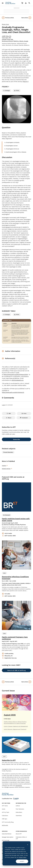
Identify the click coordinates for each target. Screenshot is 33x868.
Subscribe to (9, 760)
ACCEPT (22, 861)
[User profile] (26, 3)
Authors (18, 805)
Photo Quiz (5, 24)
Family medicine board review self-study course (16, 520)
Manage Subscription (7, 837)
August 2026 (10, 715)
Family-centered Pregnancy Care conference (15, 638)
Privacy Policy (22, 857)
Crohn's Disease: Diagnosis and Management (16, 726)
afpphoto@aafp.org (17, 380)
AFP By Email (5, 840)
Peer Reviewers (20, 809)
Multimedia (5, 825)
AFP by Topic (5, 812)
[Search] (29, 3)
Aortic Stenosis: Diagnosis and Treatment (15, 729)
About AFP (19, 833)
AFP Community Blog (7, 822)
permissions (19, 785)
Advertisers (19, 815)
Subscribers (19, 812)
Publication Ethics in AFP (21, 837)
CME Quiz (4, 818)
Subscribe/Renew (6, 833)
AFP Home (5, 805)
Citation (4, 465)
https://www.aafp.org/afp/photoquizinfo (16, 374)
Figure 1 (25, 81)
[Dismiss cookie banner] (27, 845)
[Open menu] (2, 3)
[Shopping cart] (22, 3)
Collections (5, 815)
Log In (3, 405)
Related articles (6, 468)
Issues (3, 809)
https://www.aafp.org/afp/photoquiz (13, 392)
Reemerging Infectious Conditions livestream (15, 578)
